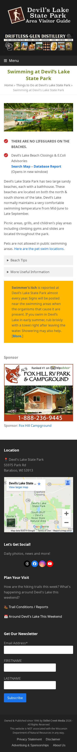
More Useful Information (29, 272)
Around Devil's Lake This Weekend (35, 616)
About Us (59, 745)
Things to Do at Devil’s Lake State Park (43, 85)
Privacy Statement (29, 739)
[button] (11, 60)
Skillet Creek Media (54, 720)
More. (17, 336)
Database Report (47, 166)
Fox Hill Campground (35, 425)
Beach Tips (18, 260)
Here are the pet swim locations (39, 249)
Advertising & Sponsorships (30, 745)
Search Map (20, 166)
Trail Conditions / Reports (28, 607)
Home (8, 85)
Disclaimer (53, 739)
